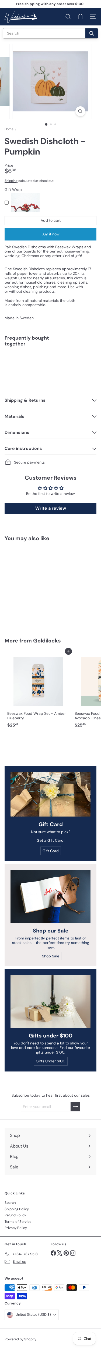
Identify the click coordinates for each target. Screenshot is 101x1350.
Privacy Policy (16, 1227)
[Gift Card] (50, 794)
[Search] (91, 33)
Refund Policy (15, 1215)
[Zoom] (80, 111)
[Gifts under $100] (50, 1001)
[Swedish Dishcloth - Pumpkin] (50, 369)
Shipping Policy (17, 1209)
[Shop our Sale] (50, 896)
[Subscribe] (75, 1106)
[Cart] (80, 16)
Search (10, 1202)
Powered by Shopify (20, 1339)
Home (9, 129)
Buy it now (50, 234)
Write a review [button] (50, 508)
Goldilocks (47, 640)
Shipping (11, 181)
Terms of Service (18, 1221)
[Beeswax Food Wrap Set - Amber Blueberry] (38, 690)
